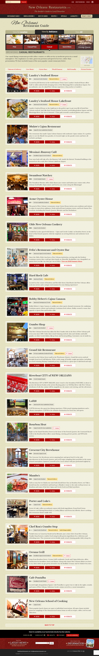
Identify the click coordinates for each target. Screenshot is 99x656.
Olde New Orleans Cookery (45, 224)
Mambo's (34, 475)
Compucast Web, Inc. (77, 651)
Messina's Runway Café (43, 152)
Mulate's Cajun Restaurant (45, 126)
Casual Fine (32, 47)
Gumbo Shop (37, 324)
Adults (52, 635)
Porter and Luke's (39, 501)
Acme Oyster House (41, 199)
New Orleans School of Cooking (48, 601)
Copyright (18, 653)
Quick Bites (67, 47)
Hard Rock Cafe (38, 275)
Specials (64, 16)
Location (20, 32)
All (78, 32)
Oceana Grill (36, 552)
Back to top (49, 625)
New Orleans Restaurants (50, 7)
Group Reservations (80, 2)
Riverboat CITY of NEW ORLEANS (50, 375)
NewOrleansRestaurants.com (24, 651)
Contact (88, 2)
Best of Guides (43, 16)
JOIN (51, 643)
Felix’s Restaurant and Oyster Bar (49, 250)
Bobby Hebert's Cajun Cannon (47, 299)
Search (24, 2)
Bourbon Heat (37, 424)
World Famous (57, 69)
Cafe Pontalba (37, 577)
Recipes (54, 16)
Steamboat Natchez (40, 175)
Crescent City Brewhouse (44, 450)
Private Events (87, 16)
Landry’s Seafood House (43, 75)
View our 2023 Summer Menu (71, 261)
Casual (49, 47)
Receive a (84, 46)
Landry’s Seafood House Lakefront (50, 101)
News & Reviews (29, 16)
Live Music (30, 69)
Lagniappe (73, 16)
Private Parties (86, 69)
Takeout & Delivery (14, 69)
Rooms (61, 635)
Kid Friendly (71, 69)
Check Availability (72, 635)
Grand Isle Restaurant (42, 350)
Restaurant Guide (13, 16)
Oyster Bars (43, 69)
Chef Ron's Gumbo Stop (43, 526)
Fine (14, 47)
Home (73, 2)
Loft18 (33, 401)
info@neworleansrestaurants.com (38, 651)
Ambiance (49, 31)
